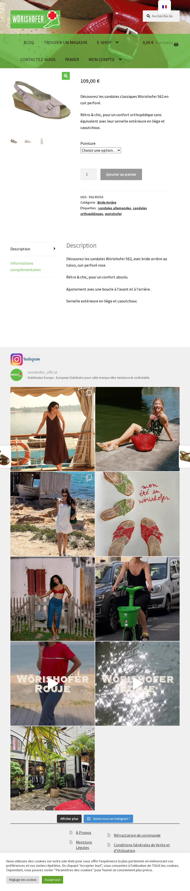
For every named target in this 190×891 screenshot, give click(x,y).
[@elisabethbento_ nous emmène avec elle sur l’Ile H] (52, 514)
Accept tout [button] (52, 880)
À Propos (83, 832)
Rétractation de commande (137, 835)
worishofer (113, 214)
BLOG (29, 42)
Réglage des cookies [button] (22, 880)
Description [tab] (20, 248)
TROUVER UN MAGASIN (65, 42)
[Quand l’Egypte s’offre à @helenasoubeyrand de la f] (52, 429)
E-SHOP (104, 42)
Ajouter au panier (121, 174)
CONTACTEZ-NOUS (37, 59)
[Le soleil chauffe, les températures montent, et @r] (52, 599)
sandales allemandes (114, 208)
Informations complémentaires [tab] (25, 266)
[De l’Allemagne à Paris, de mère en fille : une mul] (137, 683)
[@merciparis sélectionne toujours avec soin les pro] (52, 768)
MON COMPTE (102, 59)
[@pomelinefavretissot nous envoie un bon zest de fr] (137, 514)
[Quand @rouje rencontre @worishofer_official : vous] (52, 683)
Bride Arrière (106, 202)
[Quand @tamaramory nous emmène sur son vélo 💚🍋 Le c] (137, 599)
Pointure (87, 143)
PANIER (72, 59)
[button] (66, 76)
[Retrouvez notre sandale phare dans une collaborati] (137, 429)
